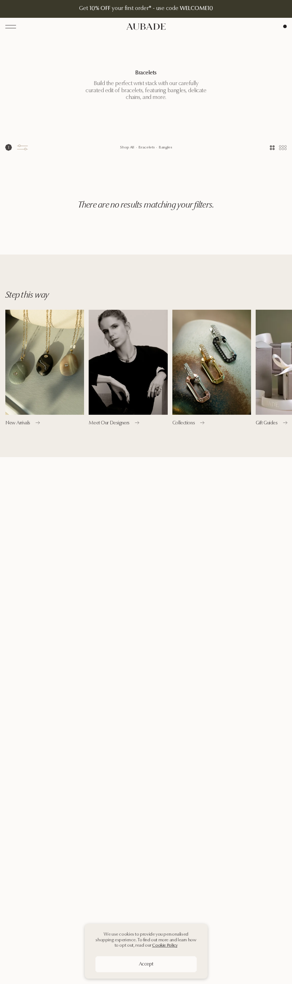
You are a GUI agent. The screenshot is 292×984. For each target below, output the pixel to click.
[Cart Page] (285, 26)
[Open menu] (10, 26)
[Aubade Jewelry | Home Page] (146, 26)
